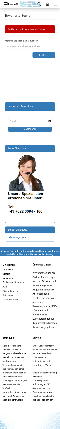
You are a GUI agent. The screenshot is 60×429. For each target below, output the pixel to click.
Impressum (7, 269)
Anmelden (30, 129)
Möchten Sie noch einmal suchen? (21, 41)
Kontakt (6, 274)
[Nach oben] (51, 424)
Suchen (43, 55)
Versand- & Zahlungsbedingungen (13, 280)
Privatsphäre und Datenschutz (10, 293)
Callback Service (10, 299)
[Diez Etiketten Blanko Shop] (10, 4)
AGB (4, 287)
